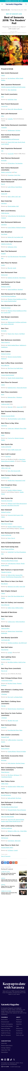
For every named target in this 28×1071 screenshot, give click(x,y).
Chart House (22, 277)
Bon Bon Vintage (12, 683)
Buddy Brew (19, 368)
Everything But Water (13, 730)
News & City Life (5, 9)
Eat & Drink (4, 1019)
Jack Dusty (8, 456)
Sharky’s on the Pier (6, 172)
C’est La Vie (11, 438)
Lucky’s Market (21, 418)
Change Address (6, 1047)
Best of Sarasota (5, 856)
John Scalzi (18, 840)
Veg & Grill (10, 153)
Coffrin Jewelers (12, 740)
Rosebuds (20, 289)
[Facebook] (2, 1060)
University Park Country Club (15, 515)
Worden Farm (11, 480)
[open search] (26, 4)
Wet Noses (18, 798)
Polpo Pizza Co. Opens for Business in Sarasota (8, 887)
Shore (20, 730)
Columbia (10, 118)
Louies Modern (12, 227)
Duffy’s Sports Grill (16, 449)
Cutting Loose (11, 621)
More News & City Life (17, 9)
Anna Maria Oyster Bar (13, 505)
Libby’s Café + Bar (16, 196)
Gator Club (22, 586)
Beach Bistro (18, 187)
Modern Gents (11, 631)
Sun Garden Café (18, 237)
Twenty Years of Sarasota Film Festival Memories (9, 893)
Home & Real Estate (7, 1026)
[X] (14, 1060)
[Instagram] (5, 1060)
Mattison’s (4, 358)
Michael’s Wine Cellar (20, 428)
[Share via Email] (13, 862)
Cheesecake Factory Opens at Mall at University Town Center (9, 880)
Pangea (24, 461)
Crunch (16, 850)
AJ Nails (10, 652)
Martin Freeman (12, 708)
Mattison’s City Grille (13, 586)
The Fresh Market (12, 418)
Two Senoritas (19, 163)
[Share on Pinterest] (10, 862)
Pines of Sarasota (21, 809)
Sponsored (19, 1033)
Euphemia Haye (12, 387)
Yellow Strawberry (20, 621)
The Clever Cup (12, 368)
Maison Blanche (18, 109)
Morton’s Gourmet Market (14, 356)
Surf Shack (22, 333)
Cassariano (10, 175)
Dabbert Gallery (19, 607)
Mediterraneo (11, 130)
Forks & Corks (11, 575)
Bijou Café (10, 109)
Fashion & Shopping (7, 1024)
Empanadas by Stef (20, 480)
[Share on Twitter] (5, 862)
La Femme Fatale (18, 697)
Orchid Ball (11, 552)
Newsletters (4, 1052)
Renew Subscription (6, 1045)
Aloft (17, 206)
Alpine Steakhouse (12, 289)
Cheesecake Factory (22, 387)
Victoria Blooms (12, 751)
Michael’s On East (21, 227)
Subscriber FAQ (5, 1050)
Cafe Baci (17, 130)
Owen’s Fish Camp (12, 142)
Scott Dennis (11, 840)
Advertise (19, 1024)
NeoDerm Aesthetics (13, 642)
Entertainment (5, 1021)
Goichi (14, 268)
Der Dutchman (11, 78)
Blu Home (10, 775)
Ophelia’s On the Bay (13, 277)
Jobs (17, 1026)
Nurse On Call (11, 819)
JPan (9, 89)
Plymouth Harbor (12, 809)
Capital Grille (7, 312)
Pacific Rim (13, 89)
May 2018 (11, 32)
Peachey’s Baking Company (15, 490)
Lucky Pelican (11, 187)
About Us (19, 1019)
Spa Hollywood (23, 642)
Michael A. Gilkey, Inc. (13, 831)
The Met (10, 720)
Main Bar (10, 407)
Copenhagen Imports (6, 776)
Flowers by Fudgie (21, 751)
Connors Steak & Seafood (10, 301)
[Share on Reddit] (16, 862)
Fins (15, 172)
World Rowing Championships (14, 576)
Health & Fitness (5, 1033)
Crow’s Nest (17, 175)
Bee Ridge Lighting (13, 662)
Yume (15, 99)
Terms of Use (20, 1035)
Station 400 (11, 237)
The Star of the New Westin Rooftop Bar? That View (8, 874)
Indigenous (11, 246)
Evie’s (9, 449)
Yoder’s (3, 517)
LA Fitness (10, 850)
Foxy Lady (10, 697)
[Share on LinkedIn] (8, 862)
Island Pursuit (20, 708)
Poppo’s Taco (11, 333)
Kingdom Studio (12, 786)
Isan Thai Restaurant (13, 256)
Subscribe (4, 1043)
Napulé (9, 378)
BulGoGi (22, 528)
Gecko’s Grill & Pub (9, 324)
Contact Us (19, 1030)
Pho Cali (10, 268)
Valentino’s (19, 397)
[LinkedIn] (8, 1060)
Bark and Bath (11, 798)
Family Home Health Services (13, 821)
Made (9, 196)
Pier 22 (13, 538)
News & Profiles (5, 1028)
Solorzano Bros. (12, 397)
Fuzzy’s (17, 333)
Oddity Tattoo (11, 607)
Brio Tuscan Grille (15, 470)
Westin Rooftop (12, 206)
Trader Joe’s (11, 428)
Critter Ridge (23, 831)
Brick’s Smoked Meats (13, 345)
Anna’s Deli (20, 407)
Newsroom (19, 1028)
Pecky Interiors (11, 763)
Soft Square (16, 775)
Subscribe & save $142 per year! (14, 1)
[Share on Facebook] (2, 862)
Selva (15, 246)
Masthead (19, 1021)
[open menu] (2, 4)
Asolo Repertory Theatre (14, 563)
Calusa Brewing (12, 216)
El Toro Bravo (11, 163)
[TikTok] (11, 1060)
